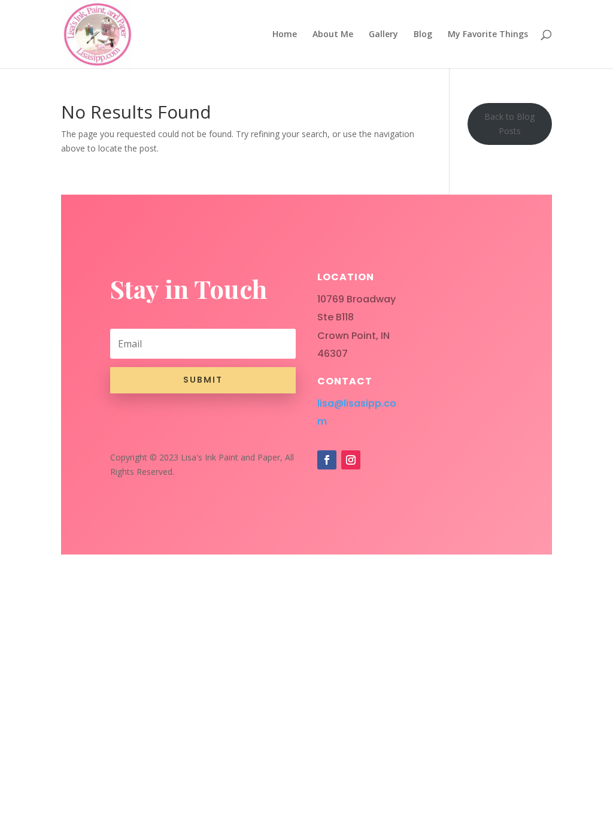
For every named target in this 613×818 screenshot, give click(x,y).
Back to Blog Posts (509, 124)
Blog (423, 35)
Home (284, 35)
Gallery (383, 35)
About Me (332, 35)
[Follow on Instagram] (350, 459)
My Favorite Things (488, 35)
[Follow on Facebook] (326, 459)
